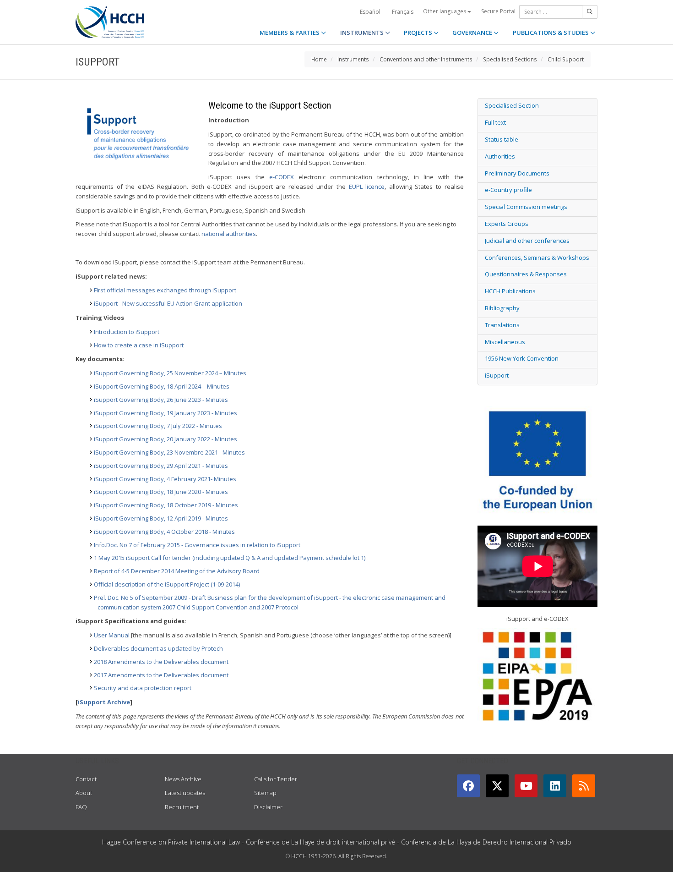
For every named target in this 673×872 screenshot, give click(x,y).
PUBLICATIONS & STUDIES (551, 32)
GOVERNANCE (473, 32)
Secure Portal (498, 11)
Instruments (353, 59)
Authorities (500, 156)
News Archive (183, 779)
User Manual (112, 635)
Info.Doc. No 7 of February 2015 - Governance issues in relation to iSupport (197, 545)
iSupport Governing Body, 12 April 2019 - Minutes (161, 518)
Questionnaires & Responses (526, 274)
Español (370, 12)
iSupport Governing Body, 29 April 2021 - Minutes (161, 465)
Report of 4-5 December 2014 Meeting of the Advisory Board (177, 571)
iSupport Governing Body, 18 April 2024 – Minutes (161, 386)
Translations (502, 325)
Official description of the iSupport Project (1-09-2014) (167, 584)
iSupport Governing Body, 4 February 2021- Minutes (165, 479)
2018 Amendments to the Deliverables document (161, 662)
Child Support (566, 59)
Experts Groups (506, 223)
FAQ (81, 807)
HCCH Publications (510, 291)
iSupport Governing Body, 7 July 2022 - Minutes (158, 426)
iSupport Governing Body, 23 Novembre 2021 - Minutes (169, 452)
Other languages (445, 11)
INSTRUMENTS (362, 32)
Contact (86, 779)
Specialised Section (512, 105)
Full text (495, 122)
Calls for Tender (275, 779)
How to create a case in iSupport (139, 345)
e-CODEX (284, 177)
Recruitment (182, 807)
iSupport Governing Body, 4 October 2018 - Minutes (164, 531)
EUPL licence (367, 186)
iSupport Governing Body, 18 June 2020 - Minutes (161, 492)
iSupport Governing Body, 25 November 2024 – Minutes (170, 373)
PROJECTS (419, 32)
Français (402, 12)
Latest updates (185, 793)
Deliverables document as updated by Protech (158, 648)
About (84, 793)
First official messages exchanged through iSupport (165, 290)
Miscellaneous (505, 342)
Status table (501, 139)
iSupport (497, 375)
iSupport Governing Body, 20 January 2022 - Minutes (165, 439)
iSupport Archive (104, 702)
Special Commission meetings (526, 207)
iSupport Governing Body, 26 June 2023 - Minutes (161, 399)
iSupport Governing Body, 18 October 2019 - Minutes (166, 505)
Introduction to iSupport (126, 332)
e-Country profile (508, 190)
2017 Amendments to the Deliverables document (161, 675)
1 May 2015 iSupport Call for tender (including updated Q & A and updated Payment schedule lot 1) (229, 558)
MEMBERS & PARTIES (290, 32)
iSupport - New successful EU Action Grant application (168, 303)
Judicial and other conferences (527, 240)
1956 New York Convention (522, 358)
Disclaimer (268, 807)
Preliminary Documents (517, 173)
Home (319, 59)
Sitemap (265, 793)
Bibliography (502, 308)
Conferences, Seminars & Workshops (537, 257)
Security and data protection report (142, 688)
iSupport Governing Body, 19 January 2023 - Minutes (165, 413)
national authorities (228, 234)
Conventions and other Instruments (426, 59)
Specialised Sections (510, 59)
